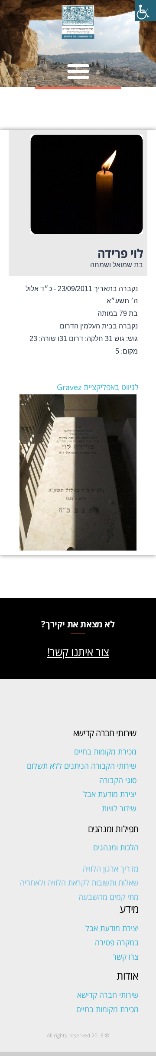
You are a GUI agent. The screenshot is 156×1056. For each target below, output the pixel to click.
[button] (78, 71)
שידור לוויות (119, 808)
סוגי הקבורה (117, 780)
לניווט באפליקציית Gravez (98, 387)
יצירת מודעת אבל (109, 794)
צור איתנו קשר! (78, 651)
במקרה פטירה (117, 942)
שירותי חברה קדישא (108, 995)
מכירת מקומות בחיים (105, 751)
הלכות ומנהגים (116, 847)
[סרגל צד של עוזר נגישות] (145, 10)
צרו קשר (126, 956)
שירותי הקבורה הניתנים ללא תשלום (81, 766)
